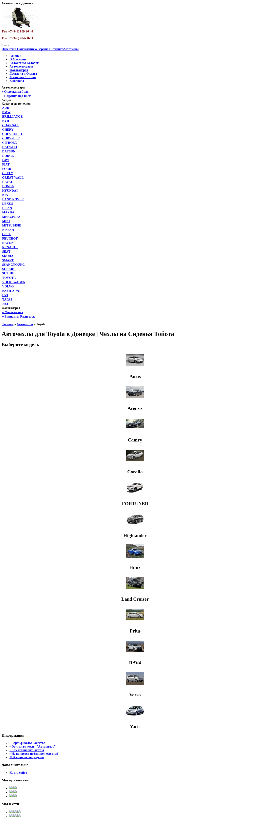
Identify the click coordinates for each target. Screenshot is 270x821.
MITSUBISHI (11, 225)
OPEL (6, 234)
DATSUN (8, 151)
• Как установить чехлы (26, 750)
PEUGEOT (10, 238)
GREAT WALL (13, 177)
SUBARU (9, 269)
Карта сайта (18, 772)
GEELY (7, 173)
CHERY (8, 129)
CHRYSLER (11, 138)
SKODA (7, 256)
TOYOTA (9, 277)
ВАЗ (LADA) (11, 290)
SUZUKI (8, 273)
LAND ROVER (13, 199)
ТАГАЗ (7, 299)
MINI (6, 221)
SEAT (6, 251)
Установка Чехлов (22, 77)
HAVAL (7, 182)
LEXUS (7, 203)
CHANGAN (10, 125)
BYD (5, 121)
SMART (8, 260)
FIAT (6, 164)
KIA (5, 195)
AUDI (6, 107)
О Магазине (17, 59)
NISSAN (8, 229)
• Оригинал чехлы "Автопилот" (32, 746)
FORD (6, 168)
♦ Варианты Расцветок (18, 316)
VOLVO (8, 286)
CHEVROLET (12, 134)
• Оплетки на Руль (15, 91)
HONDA (8, 186)
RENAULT (10, 247)
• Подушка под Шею (16, 96)
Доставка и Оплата (23, 73)
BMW (6, 112)
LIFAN (7, 208)
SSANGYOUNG (13, 264)
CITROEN (9, 142)
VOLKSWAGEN (13, 282)
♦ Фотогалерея (12, 312)
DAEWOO (9, 147)
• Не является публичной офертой (33, 753)
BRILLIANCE (12, 116)
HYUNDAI (10, 190)
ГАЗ (5, 295)
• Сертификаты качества (27, 743)
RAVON (8, 242)
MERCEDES (11, 216)
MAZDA (8, 212)
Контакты (16, 80)
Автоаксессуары (21, 66)
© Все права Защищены (26, 757)
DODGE (8, 155)
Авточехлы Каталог (24, 63)
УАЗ (5, 303)
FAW (5, 160)
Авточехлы (25, 324)
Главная (15, 55)
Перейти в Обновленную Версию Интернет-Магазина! (40, 49)
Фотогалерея (18, 70)
